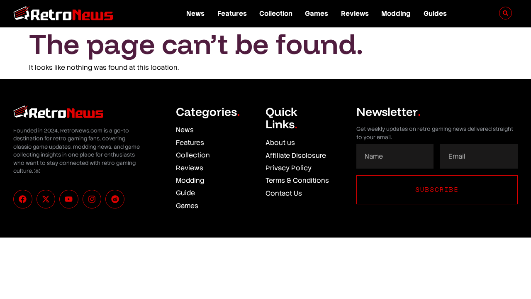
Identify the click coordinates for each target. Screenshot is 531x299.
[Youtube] (68, 199)
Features (232, 13)
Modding (396, 13)
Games (316, 13)
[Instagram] (92, 199)
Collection (275, 13)
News (195, 13)
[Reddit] (114, 199)
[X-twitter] (46, 199)
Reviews (355, 13)
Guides (435, 13)
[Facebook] (22, 199)
